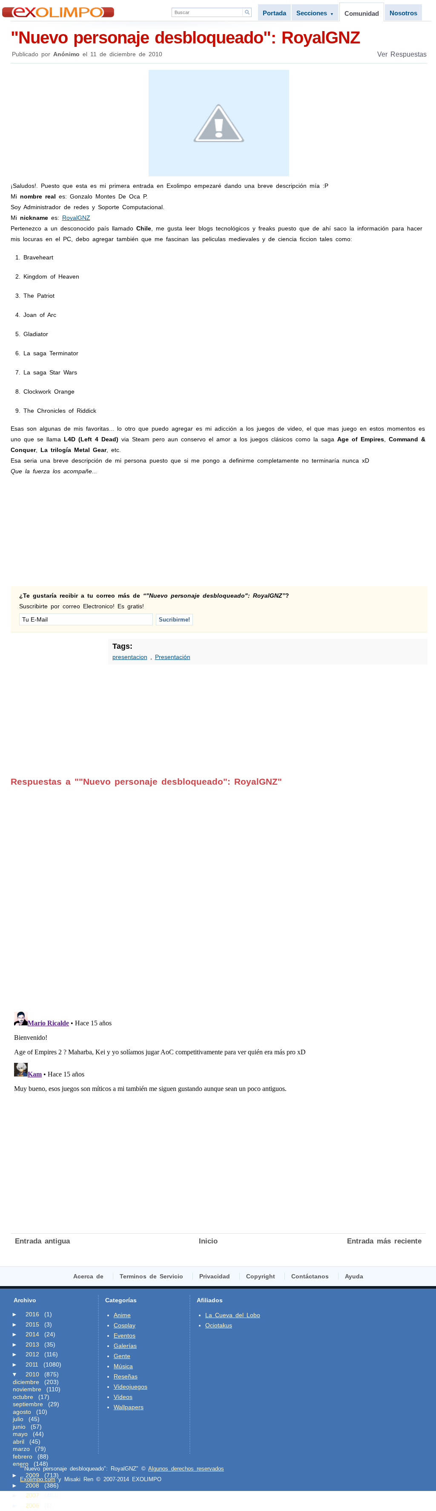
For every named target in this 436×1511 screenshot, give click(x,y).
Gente (122, 1356)
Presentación (172, 656)
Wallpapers (128, 1407)
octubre (23, 1396)
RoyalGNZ (76, 217)
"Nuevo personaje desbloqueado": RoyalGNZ (185, 37)
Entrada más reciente (384, 1241)
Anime (122, 1315)
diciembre (26, 1382)
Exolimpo (58, 12)
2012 (32, 1354)
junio (19, 1426)
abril (18, 1441)
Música (123, 1366)
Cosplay (124, 1325)
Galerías (125, 1345)
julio (18, 1419)
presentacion (129, 656)
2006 (32, 1505)
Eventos (124, 1335)
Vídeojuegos (130, 1386)
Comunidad (361, 13)
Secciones (315, 13)
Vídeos (123, 1396)
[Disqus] (218, 893)
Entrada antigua (42, 1241)
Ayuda (354, 1276)
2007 (32, 1495)
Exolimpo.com (37, 1479)
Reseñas (126, 1376)
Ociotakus (218, 1325)
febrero (22, 1456)
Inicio (208, 1241)
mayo (20, 1433)
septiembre (28, 1404)
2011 (32, 1364)
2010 (32, 1374)
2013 (32, 1344)
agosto (22, 1411)
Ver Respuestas (402, 54)
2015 (32, 1324)
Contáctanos (310, 1276)
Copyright (260, 1276)
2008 (32, 1485)
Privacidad (214, 1276)
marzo (21, 1448)
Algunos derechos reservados (186, 1468)
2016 (32, 1314)
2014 (32, 1334)
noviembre (27, 1389)
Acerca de (88, 1276)
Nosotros (403, 13)
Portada (274, 13)
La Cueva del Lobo (232, 1315)
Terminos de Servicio (151, 1276)
